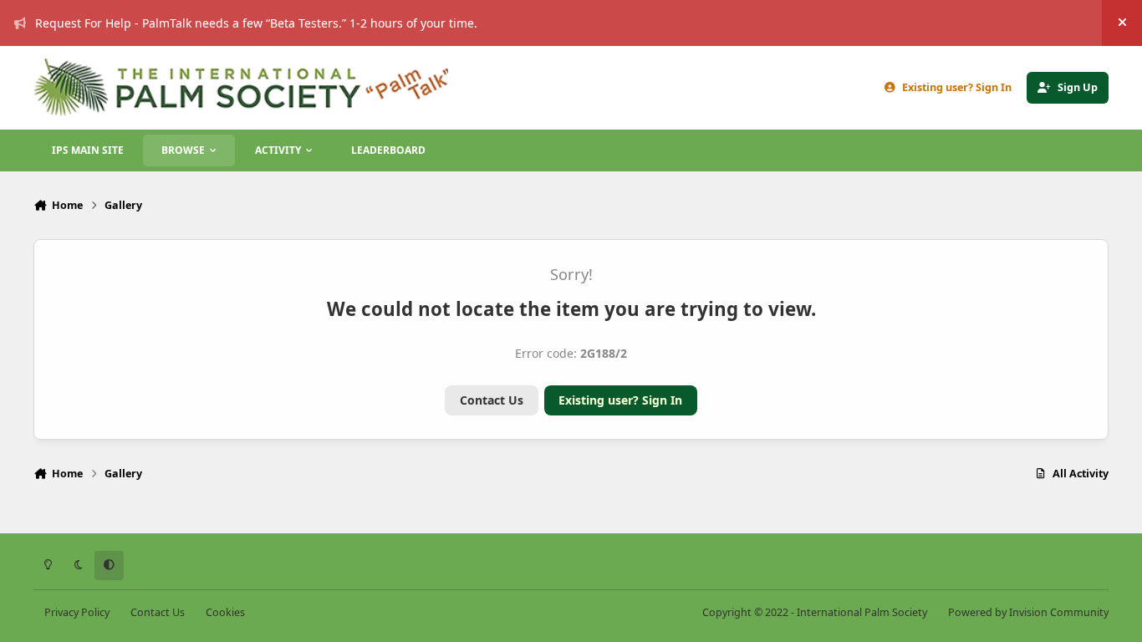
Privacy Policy (77, 612)
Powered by (1028, 612)
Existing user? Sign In (620, 400)
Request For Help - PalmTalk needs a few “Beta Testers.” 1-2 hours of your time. (256, 23)
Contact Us (491, 400)
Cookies (225, 612)
